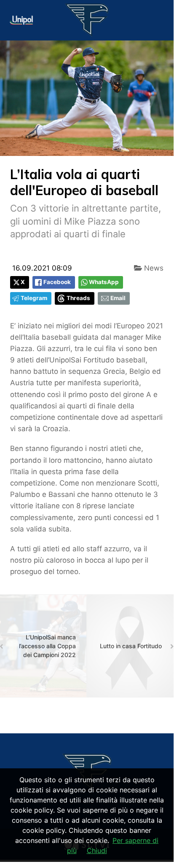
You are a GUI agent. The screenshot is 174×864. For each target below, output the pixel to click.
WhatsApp (104, 282)
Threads (78, 298)
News (152, 268)
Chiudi (97, 850)
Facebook (57, 282)
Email (118, 298)
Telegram (34, 298)
